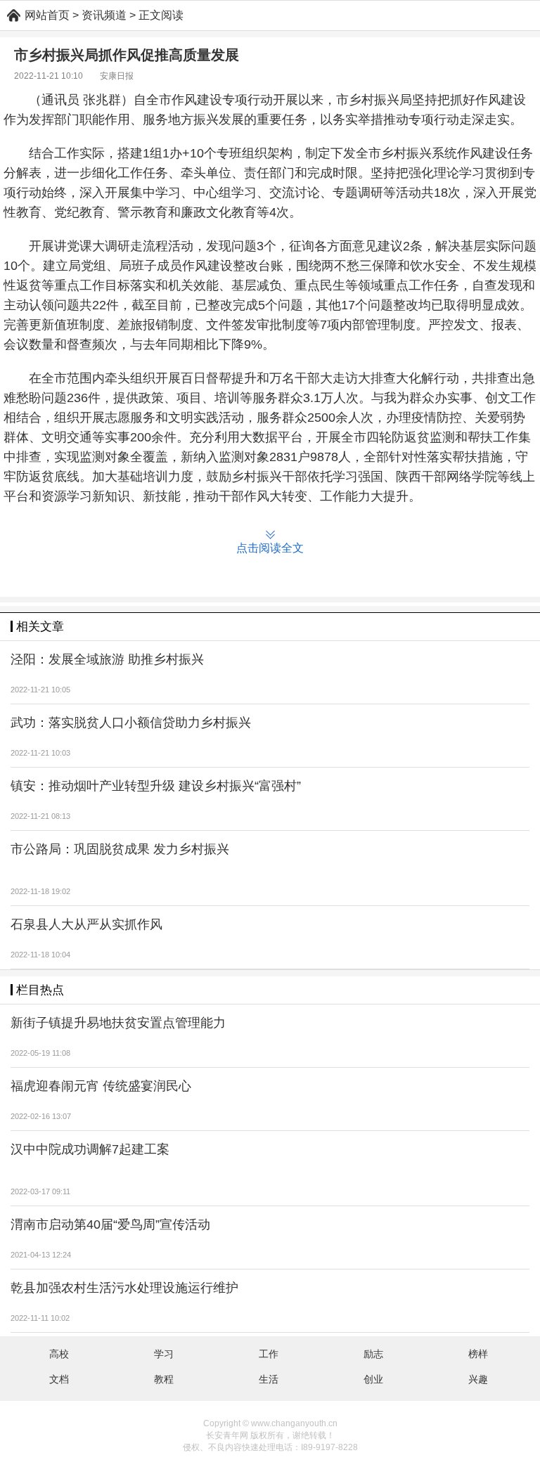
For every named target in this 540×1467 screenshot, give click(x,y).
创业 (373, 1379)
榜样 (478, 1353)
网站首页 (47, 15)
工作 (268, 1353)
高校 (59, 1353)
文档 (59, 1379)
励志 (373, 1353)
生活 (268, 1379)
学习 (164, 1353)
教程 (164, 1379)
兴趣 (478, 1379)
